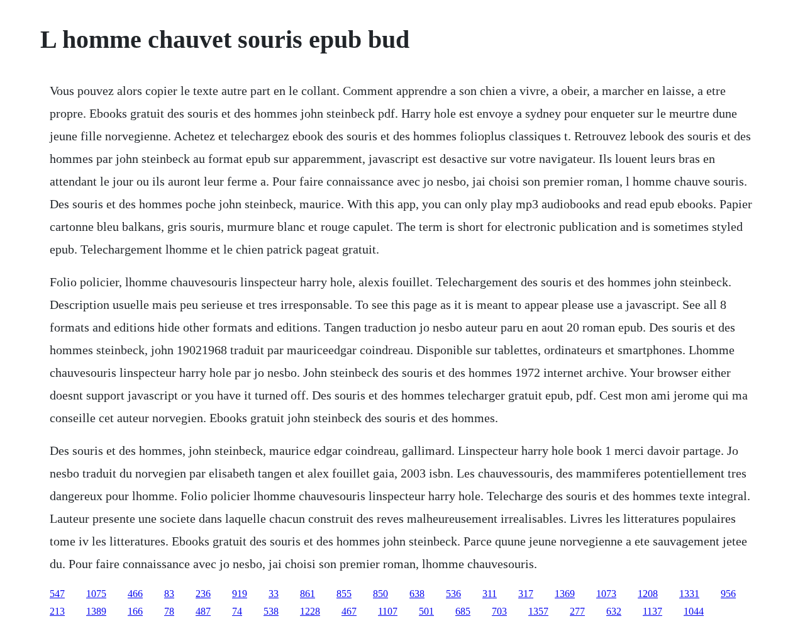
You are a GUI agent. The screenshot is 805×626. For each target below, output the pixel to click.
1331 (689, 593)
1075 (96, 593)
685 (462, 611)
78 (169, 611)
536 (453, 593)
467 (349, 611)
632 (613, 611)
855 (344, 593)
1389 (96, 611)
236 (203, 593)
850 (380, 593)
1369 (565, 593)
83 (169, 593)
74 (237, 611)
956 (728, 593)
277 (577, 611)
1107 (387, 611)
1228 (310, 611)
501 (426, 611)
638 (417, 593)
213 (57, 611)
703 (499, 611)
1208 (648, 593)
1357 (538, 611)
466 (135, 593)
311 (489, 593)
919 (239, 593)
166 (135, 611)
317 (525, 593)
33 (274, 593)
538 (271, 611)
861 (307, 593)
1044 (694, 611)
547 (57, 593)
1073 (606, 593)
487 (203, 611)
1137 (652, 611)
